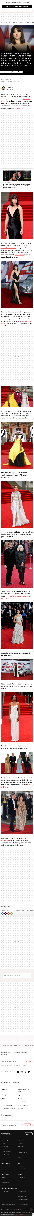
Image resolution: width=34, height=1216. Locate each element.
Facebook (12, 72)
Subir (27, 1134)
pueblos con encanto (8, 1108)
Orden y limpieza (22, 1105)
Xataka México (5, 1191)
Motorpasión (20, 1166)
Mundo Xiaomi (5, 1154)
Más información (19, 1214)
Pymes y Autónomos (22, 1180)
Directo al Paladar (6, 1166)
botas (3, 1102)
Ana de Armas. (20, 108)
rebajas (27, 22)
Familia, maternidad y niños (23, 1090)
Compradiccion (6, 1182)
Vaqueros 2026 (18, 1045)
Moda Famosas (20, 910)
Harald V (15, 22)
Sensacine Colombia (22, 1199)
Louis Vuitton (30, 910)
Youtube (18, 1071)
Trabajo (4, 1095)
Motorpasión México (22, 1204)
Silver (3, 1098)
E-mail (21, 72)
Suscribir (28, 1061)
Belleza (19, 1098)
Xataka (3, 1143)
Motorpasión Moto (22, 1168)
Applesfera (4, 1149)
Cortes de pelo (22, 1102)
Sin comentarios (6, 72)
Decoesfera (5, 1180)
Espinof (19, 1157)
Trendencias (5, 1177)
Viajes (19, 1095)
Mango (21, 22)
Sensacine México (22, 1196)
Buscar (26, 1125)
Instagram (21, 1071)
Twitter (15, 72)
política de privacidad (21, 1065)
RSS (25, 1071)
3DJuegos (20, 1143)
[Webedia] (6, 1135)
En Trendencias (7, 182)
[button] (9, 87)
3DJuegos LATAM (21, 1191)
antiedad (20, 1108)
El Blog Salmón (21, 1177)
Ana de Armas (19, 255)
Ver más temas (6, 1115)
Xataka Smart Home (7, 1151)
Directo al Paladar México (8, 1204)
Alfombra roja (10, 910)
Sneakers (4, 1089)
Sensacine (20, 1154)
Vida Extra (20, 1146)
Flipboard (18, 72)
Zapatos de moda (7, 1105)
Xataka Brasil (5, 1194)
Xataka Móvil (5, 1146)
